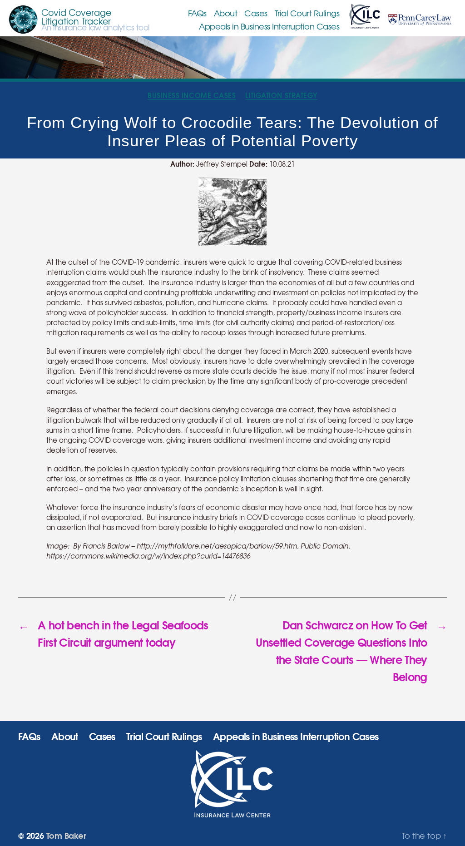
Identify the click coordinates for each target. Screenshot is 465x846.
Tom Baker (66, 835)
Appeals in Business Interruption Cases (269, 26)
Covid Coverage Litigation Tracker (76, 16)
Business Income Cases (192, 95)
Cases (255, 13)
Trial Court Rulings (307, 13)
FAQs (197, 13)
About (225, 13)
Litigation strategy (281, 95)
